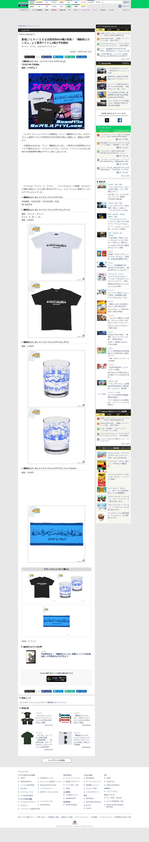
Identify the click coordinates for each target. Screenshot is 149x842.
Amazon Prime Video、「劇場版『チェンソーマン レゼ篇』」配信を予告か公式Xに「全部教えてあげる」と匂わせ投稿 (114, 40)
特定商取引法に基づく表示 (123, 817)
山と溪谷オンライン (72, 795)
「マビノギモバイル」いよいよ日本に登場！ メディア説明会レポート (118, 189)
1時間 (100, 29)
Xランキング (106, 128)
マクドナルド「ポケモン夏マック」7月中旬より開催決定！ (118, 463)
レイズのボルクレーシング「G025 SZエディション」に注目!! (118, 70)
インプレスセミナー (46, 788)
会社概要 (94, 817)
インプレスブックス (46, 801)
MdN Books (89, 798)
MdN (85, 795)
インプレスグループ (106, 817)
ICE (105, 775)
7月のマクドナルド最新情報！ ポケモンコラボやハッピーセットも (116, 448)
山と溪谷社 (66, 792)
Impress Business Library (48, 785)
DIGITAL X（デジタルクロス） (49, 792)
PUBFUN (107, 788)
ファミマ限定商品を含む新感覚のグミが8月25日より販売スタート (118, 353)
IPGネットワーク (109, 795)
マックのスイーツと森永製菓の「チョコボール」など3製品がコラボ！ (118, 515)
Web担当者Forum (26, 781)
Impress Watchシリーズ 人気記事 (114, 411)
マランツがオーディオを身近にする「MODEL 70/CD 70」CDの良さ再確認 (118, 103)
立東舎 (68, 788)
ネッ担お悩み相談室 (26, 795)
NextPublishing (45, 805)
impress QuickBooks (113, 785)
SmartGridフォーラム (47, 778)
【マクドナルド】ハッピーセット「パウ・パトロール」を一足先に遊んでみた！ (118, 499)
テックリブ (87, 805)
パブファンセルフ (112, 791)
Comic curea (111, 781)
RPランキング (104, 131)
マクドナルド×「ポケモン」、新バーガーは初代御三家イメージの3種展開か (118, 490)
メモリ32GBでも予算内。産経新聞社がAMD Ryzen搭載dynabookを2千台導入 (118, 95)
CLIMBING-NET (71, 798)
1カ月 (126, 29)
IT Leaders (23, 788)
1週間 (118, 29)
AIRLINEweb (90, 778)
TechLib (88, 808)
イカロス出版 (88, 775)
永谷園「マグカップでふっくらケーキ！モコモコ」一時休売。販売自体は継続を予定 (118, 256)
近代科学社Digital (71, 805)
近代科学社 (66, 802)
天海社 (109, 778)
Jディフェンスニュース (93, 781)
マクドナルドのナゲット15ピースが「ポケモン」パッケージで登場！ (118, 477)
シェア (48, 57)
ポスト (31, 57)
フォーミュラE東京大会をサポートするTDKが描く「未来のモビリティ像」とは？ (118, 86)
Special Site (106, 63)
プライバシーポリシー (82, 817)
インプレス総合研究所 (27, 785)
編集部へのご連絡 (67, 817)
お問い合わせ (41, 817)
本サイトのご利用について (26, 817)
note (71, 57)
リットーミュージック (73, 778)
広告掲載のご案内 (53, 817)
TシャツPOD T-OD (72, 785)
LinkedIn (83, 57)
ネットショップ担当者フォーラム (50, 781)
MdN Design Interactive (93, 802)
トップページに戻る (56, 760)
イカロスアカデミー (92, 792)
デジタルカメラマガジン (28, 802)
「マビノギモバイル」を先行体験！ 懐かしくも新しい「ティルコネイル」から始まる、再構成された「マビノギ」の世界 (118, 210)
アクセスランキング (109, 26)
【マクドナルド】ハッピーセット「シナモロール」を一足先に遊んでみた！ (118, 507)
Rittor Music (67, 775)
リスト (38, 57)
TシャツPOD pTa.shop (114, 798)
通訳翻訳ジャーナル (92, 785)
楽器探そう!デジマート (73, 781)
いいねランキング (122, 131)
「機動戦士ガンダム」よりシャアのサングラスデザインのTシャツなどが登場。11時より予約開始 (82, 740)
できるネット (24, 805)
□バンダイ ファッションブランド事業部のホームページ (43, 702)
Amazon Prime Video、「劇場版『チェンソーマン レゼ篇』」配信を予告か (118, 337)
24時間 (109, 29)
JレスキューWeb (91, 788)
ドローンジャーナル (26, 792)
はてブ (60, 57)
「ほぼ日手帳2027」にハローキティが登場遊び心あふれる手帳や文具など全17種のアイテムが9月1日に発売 (115, 56)
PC (70, 10)
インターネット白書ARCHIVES (30, 809)
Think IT (22, 778)
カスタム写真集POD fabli (115, 801)
